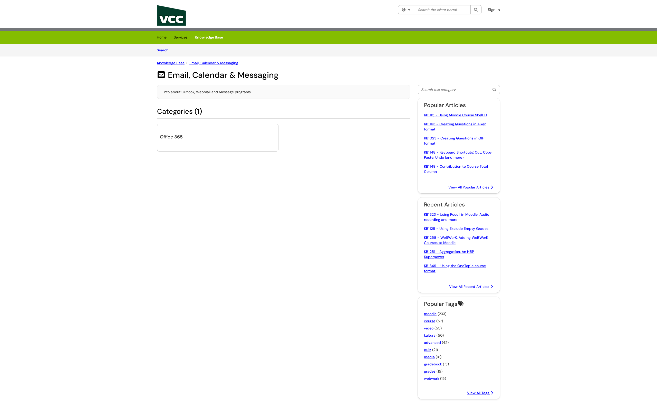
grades (430, 371)
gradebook (433, 364)
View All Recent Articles (469, 286)
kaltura (430, 335)
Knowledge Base (209, 37)
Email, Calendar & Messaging (213, 63)
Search (164, 50)
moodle (430, 313)
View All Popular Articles (469, 187)
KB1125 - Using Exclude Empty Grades (456, 228)
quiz (427, 349)
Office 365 (171, 137)
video (428, 328)
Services (181, 37)
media (429, 357)
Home (162, 37)
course (429, 321)
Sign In (494, 9)
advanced (432, 342)
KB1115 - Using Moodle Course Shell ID (455, 115)
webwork (431, 378)
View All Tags (478, 393)
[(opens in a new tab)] (171, 15)
